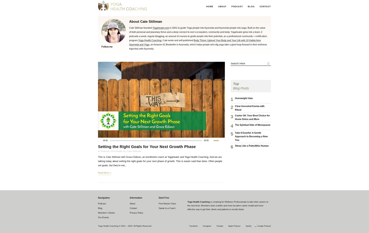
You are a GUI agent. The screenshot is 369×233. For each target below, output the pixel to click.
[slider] (218, 140)
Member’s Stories (106, 213)
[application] (160, 140)
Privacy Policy (136, 213)
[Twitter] (106, 50)
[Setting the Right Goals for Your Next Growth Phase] (161, 100)
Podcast (105, 151)
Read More (103, 173)
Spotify (248, 226)
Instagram (206, 226)
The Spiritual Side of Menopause (252, 125)
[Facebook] (102, 50)
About (132, 203)
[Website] (110, 50)
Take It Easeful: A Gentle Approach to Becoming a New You (251, 136)
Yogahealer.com (161, 28)
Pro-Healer (117, 151)
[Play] (101, 141)
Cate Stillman (134, 151)
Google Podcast (264, 226)
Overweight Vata (244, 98)
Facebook (193, 226)
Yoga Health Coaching (149, 40)
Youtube (219, 226)
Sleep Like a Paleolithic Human (252, 146)
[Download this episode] (223, 140)
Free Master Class (167, 203)
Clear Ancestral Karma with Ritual (249, 108)
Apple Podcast (234, 226)
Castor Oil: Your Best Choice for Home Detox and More (252, 117)
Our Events (103, 217)
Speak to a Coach (167, 208)
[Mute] (211, 140)
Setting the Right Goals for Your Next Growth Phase (147, 147)
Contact (133, 208)
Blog (100, 208)
